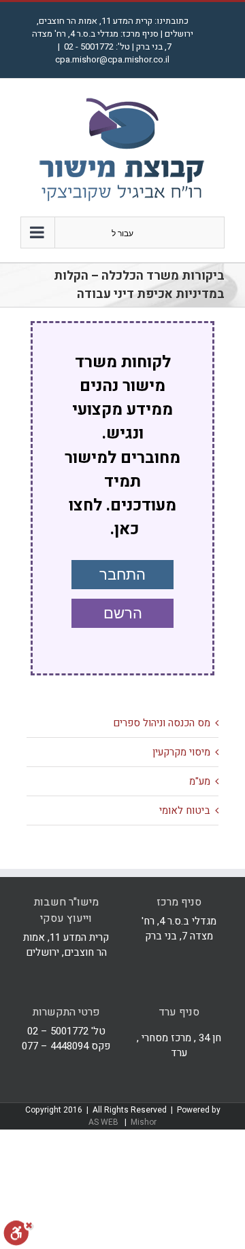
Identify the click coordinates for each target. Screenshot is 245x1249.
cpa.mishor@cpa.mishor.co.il (112, 59)
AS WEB (104, 1122)
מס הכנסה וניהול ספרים (161, 722)
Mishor (144, 1122)
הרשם (122, 613)
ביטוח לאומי (184, 810)
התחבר (122, 574)
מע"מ (199, 781)
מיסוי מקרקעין (181, 752)
